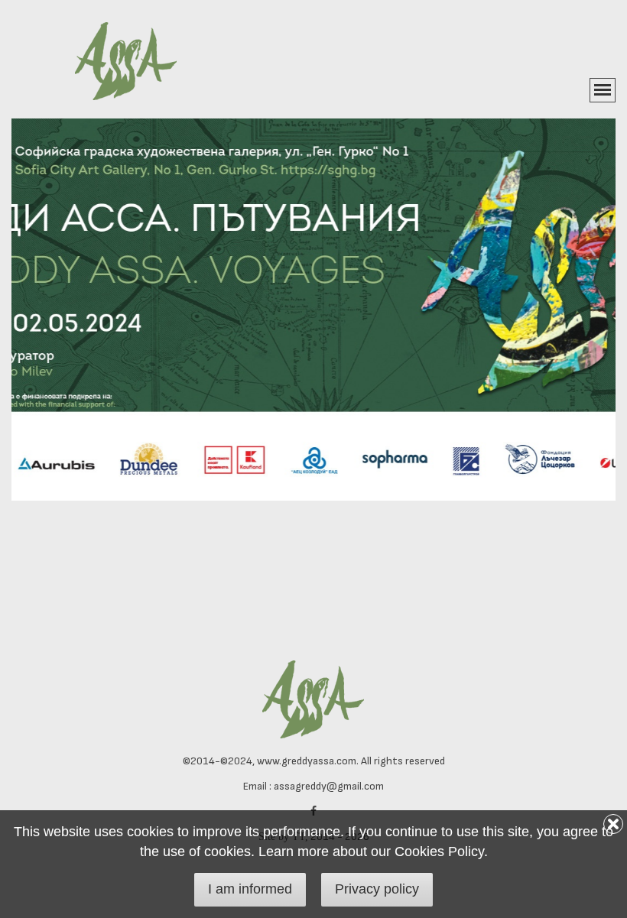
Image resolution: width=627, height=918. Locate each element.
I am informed (250, 889)
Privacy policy (377, 889)
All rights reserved (403, 760)
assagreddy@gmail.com (329, 786)
